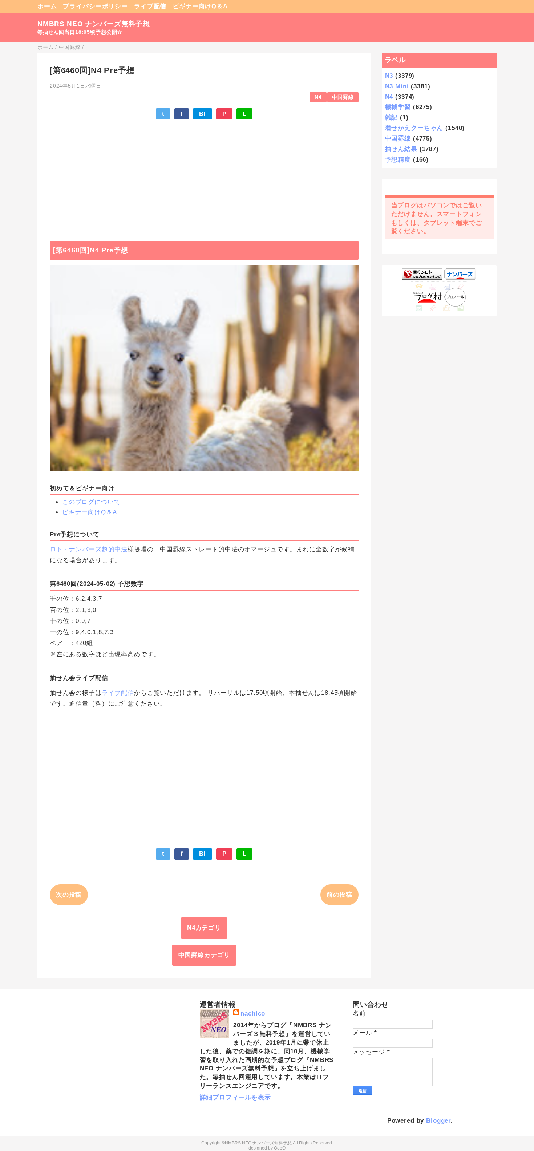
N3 (389, 75)
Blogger (438, 1120)
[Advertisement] (204, 176)
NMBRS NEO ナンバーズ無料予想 (93, 24)
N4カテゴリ (204, 927)
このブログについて (91, 502)
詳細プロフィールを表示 (235, 1097)
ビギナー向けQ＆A (200, 6)
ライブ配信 (150, 6)
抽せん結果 (401, 149)
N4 (318, 97)
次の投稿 (69, 894)
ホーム (47, 6)
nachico (252, 1013)
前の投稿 (339, 894)
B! (202, 113)
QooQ (280, 1148)
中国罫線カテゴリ (204, 955)
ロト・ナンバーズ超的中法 (89, 549)
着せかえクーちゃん (414, 128)
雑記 (391, 117)
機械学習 (398, 107)
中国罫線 (342, 97)
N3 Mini (397, 86)
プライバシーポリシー (95, 6)
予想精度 (398, 159)
